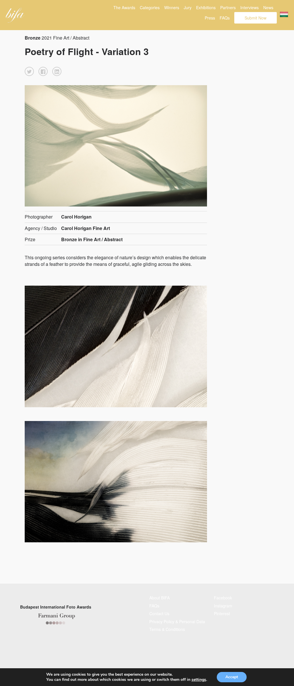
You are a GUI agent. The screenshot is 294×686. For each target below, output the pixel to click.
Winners (171, 7)
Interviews (249, 7)
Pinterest (222, 613)
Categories (150, 7)
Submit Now (255, 18)
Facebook (223, 598)
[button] (29, 71)
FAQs (225, 18)
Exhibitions (206, 7)
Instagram (223, 606)
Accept (231, 677)
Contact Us (159, 613)
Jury (188, 7)
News (268, 7)
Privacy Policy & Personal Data (177, 621)
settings (199, 679)
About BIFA (159, 598)
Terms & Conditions (167, 629)
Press (210, 18)
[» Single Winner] (15, 15)
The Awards (124, 7)
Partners (228, 7)
